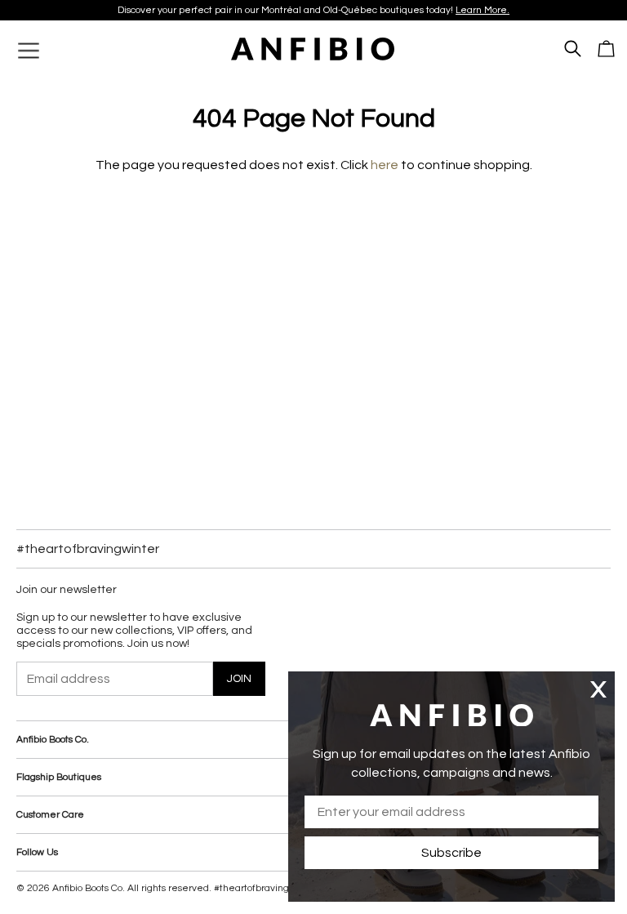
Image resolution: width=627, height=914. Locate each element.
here (384, 165)
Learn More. (482, 10)
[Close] (598, 689)
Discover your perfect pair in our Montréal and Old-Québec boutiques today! (313, 10)
